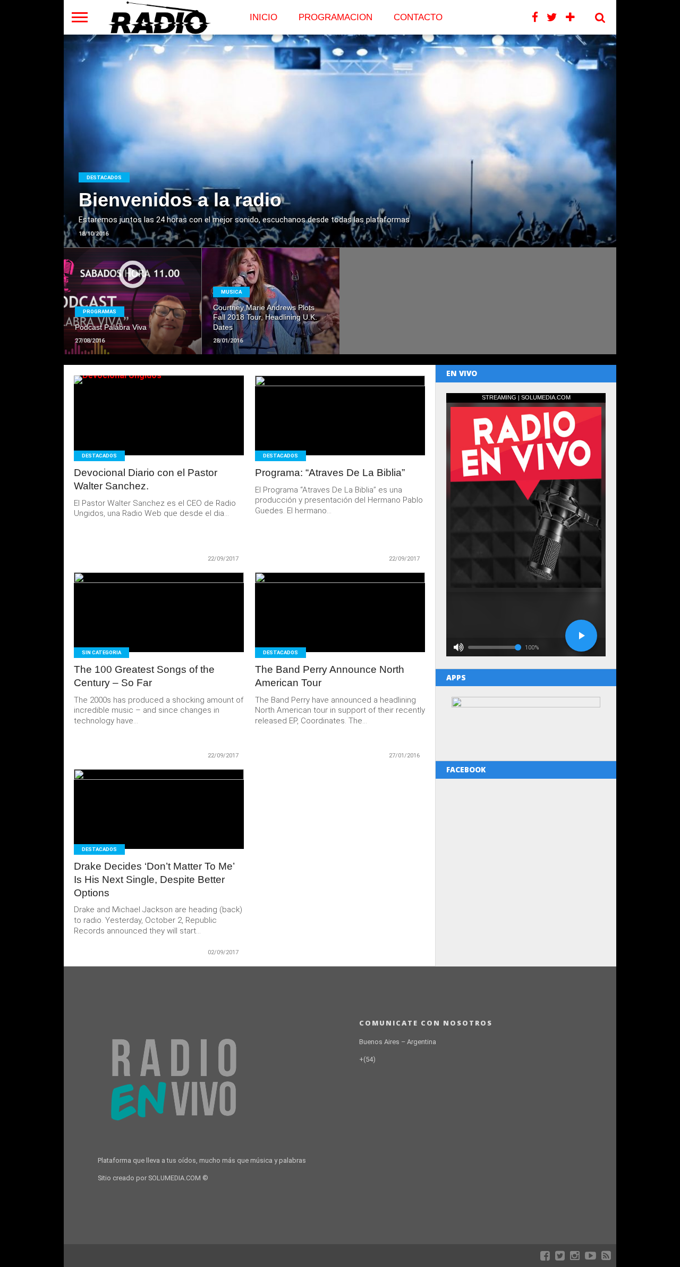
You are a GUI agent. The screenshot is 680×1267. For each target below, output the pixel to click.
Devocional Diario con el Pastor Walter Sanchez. (145, 479)
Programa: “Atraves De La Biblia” (330, 472)
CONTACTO (418, 17)
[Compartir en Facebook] (318, 163)
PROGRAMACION (335, 17)
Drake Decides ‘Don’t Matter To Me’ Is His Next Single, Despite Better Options (154, 879)
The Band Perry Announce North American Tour (329, 676)
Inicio (263, 17)
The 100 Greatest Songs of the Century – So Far (144, 676)
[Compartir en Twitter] (340, 163)
